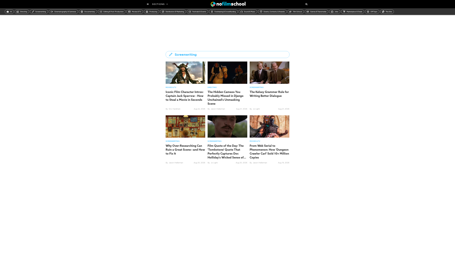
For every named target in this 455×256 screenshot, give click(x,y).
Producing (153, 12)
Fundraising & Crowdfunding (225, 12)
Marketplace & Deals (354, 12)
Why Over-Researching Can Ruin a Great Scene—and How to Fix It (185, 149)
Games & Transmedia (318, 12)
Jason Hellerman (218, 109)
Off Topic (374, 12)
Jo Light (256, 109)
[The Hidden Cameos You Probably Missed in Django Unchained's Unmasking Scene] (227, 72)
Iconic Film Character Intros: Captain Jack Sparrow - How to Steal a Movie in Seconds (184, 95)
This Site (389, 12)
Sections (158, 4)
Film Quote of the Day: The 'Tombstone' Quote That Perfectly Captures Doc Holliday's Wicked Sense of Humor (226, 153)
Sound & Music (249, 12)
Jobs (336, 12)
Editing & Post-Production (113, 12)
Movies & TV (136, 12)
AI (11, 12)
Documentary (89, 12)
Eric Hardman (174, 109)
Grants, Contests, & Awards (274, 12)
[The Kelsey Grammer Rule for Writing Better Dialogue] (269, 72)
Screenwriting (40, 12)
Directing (23, 12)
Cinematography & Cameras (65, 12)
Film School (297, 12)
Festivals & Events (199, 12)
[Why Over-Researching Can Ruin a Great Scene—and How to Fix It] (185, 126)
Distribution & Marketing (175, 12)
